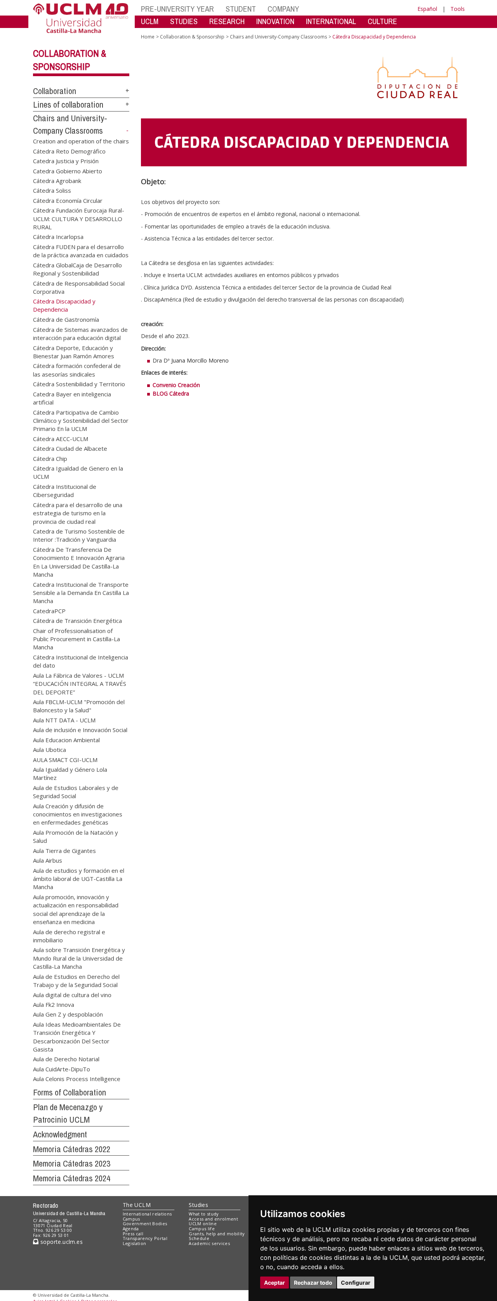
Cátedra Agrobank (57, 180)
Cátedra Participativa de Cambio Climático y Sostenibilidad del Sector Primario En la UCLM (81, 420)
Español (427, 8)
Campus (131, 1219)
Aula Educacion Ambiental (66, 739)
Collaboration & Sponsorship (192, 36)
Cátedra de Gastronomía (66, 319)
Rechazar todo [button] (313, 1282)
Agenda (131, 1228)
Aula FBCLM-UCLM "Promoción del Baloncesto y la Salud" (79, 706)
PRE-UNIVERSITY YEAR (177, 8)
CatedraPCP (49, 610)
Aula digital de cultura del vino (72, 994)
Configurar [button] (355, 1282)
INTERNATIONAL (331, 21)
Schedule (199, 1238)
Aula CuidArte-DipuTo (61, 1069)
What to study (204, 1214)
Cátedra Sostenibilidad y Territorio (79, 384)
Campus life (202, 1228)
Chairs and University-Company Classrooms (278, 36)
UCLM (149, 21)
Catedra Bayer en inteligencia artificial (72, 398)
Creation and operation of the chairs (81, 141)
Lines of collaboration (68, 104)
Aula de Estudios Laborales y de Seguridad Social (75, 791)
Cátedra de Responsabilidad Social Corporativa (79, 287)
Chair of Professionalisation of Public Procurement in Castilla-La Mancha (76, 638)
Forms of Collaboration (69, 1092)
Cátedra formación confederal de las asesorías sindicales (77, 370)
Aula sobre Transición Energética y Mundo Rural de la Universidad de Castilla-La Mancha (79, 958)
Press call (133, 1233)
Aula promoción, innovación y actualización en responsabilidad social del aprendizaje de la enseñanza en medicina (75, 909)
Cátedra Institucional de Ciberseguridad (64, 490)
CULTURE (382, 21)
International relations (147, 1214)
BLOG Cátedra (171, 393)
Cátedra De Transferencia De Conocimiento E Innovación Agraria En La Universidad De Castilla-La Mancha (79, 561)
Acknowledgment (60, 1134)
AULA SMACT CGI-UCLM (65, 759)
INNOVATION (275, 21)
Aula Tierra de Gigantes (64, 850)
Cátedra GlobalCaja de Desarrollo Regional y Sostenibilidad (77, 269)
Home (148, 36)
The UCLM (137, 1205)
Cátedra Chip (50, 458)
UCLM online (203, 1223)
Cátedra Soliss (52, 190)
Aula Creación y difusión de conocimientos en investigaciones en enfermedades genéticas (77, 814)
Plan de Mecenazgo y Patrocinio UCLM (68, 1113)
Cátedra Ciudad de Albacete (70, 448)
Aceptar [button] (274, 1282)
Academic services (209, 1243)
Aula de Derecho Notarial (66, 1059)
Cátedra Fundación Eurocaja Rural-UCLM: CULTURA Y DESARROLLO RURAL (78, 218)
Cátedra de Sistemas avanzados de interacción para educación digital (80, 333)
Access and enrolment (213, 1219)
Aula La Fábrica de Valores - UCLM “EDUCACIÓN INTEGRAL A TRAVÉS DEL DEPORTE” (79, 683)
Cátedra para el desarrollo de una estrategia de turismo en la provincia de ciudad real (77, 513)
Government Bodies (145, 1223)
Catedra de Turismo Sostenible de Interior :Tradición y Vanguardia (79, 535)
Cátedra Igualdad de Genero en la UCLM (78, 472)
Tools (457, 8)
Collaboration (54, 91)
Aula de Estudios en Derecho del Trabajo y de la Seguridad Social (76, 980)
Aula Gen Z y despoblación (68, 1014)
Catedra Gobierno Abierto (67, 170)
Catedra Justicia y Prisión (66, 161)
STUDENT (241, 8)
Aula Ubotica (49, 749)
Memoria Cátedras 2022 (71, 1149)
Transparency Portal (145, 1238)
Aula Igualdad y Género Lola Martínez (70, 773)
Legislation (134, 1243)
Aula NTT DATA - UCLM (64, 720)
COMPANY (283, 8)
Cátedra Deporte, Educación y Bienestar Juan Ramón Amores (73, 351)
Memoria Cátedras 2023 (71, 1163)
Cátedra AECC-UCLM (60, 438)
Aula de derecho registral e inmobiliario (69, 935)
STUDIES (184, 21)
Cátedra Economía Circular (68, 200)
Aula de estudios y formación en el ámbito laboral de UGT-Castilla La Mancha (78, 878)
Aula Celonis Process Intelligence (76, 1079)
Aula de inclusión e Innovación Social (80, 730)
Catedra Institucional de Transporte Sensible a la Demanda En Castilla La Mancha (81, 592)
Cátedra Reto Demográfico (69, 151)
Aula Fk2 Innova (53, 1004)
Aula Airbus (47, 860)
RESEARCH (227, 21)
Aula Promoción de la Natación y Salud (75, 836)
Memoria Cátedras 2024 (71, 1178)
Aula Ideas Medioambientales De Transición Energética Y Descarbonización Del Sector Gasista (77, 1036)
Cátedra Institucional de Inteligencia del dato (80, 661)
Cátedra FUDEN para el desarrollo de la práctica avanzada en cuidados (81, 250)
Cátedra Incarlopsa (58, 237)
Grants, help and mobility (217, 1233)
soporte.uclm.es (60, 1241)
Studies (198, 1205)
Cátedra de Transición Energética (77, 620)
